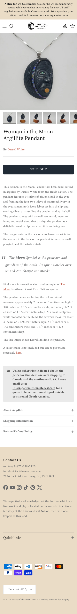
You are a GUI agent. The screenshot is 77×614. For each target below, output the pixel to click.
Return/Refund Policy (18, 431)
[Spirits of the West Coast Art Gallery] (38, 26)
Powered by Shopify (59, 600)
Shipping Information (18, 421)
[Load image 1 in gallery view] (38, 71)
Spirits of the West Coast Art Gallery (29, 600)
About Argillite (13, 410)
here (18, 353)
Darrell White (16, 149)
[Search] (13, 26)
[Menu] (4, 26)
